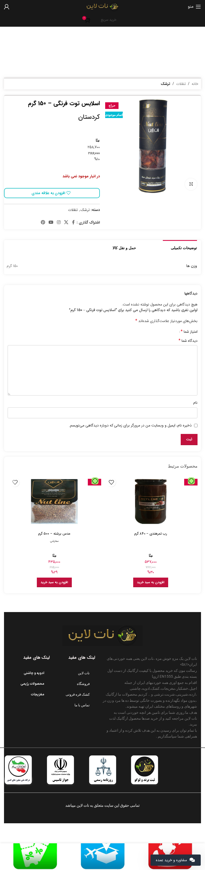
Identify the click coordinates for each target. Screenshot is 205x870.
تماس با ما (82, 705)
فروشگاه (83, 684)
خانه (195, 84)
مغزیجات (37, 694)
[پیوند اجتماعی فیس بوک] (73, 222)
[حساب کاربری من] (6, 6)
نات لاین (84, 673)
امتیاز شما (189, 332)
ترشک (165, 84)
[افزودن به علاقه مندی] (111, 482)
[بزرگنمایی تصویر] (191, 184)
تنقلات (181, 84)
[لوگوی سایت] (102, 6)
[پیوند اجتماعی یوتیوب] (51, 222)
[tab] (184, 247)
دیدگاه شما (188, 341)
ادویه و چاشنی (34, 673)
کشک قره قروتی (78, 694)
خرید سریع (108, 20)
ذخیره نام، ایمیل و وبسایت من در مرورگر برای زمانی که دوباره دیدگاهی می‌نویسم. (130, 425)
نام (195, 403)
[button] (150, 582)
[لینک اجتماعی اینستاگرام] (58, 222)
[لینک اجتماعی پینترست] (43, 222)
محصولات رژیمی (33, 684)
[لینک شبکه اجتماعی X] (66, 222)
